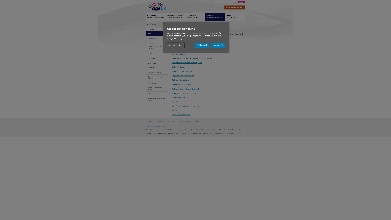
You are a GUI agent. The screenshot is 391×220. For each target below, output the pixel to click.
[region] (196, 37)
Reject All (202, 45)
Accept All (218, 45)
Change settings (175, 45)
